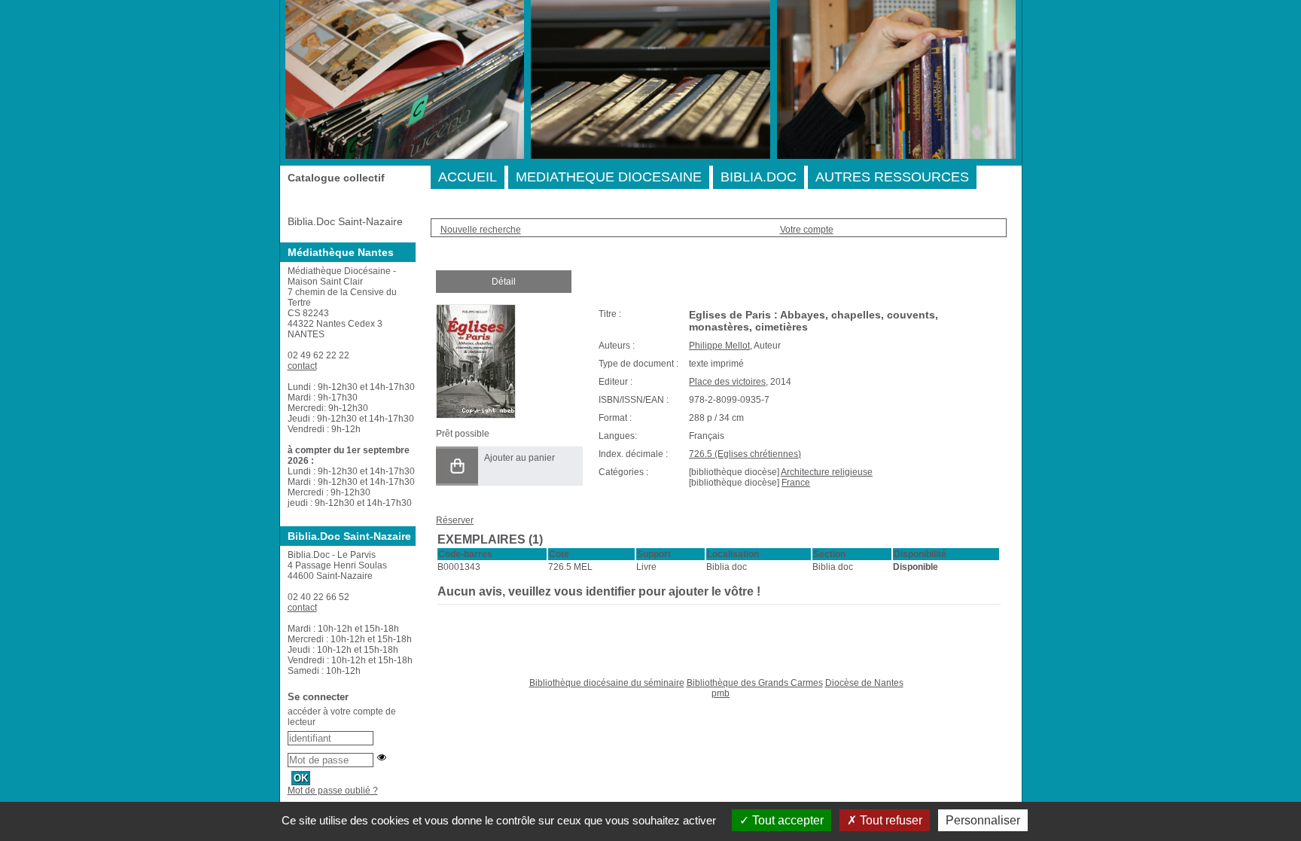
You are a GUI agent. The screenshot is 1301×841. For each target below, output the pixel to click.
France (796, 482)
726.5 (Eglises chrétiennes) (745, 454)
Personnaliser (983, 820)
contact (302, 366)
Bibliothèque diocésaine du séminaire (606, 683)
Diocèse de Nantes (864, 683)
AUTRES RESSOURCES (892, 176)
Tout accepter (786, 820)
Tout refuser (889, 820)
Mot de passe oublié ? (333, 790)
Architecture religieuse (827, 472)
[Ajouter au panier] (457, 466)
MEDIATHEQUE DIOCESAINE (609, 176)
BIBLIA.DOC (759, 176)
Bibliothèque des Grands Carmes (755, 683)
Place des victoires (727, 381)
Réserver (455, 520)
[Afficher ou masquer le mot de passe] (381, 757)
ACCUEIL (467, 176)
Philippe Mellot (719, 345)
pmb (720, 693)
